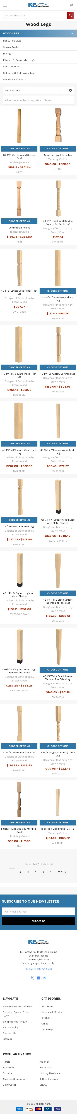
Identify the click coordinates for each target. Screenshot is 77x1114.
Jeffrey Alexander (49, 1079)
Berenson (45, 1067)
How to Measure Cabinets (17, 1006)
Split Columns (11, 66)
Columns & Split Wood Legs (19, 73)
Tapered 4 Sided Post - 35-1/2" (58, 828)
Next (61, 871)
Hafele (6, 1061)
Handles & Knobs (51, 1012)
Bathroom (47, 1006)
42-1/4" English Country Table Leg (58, 754)
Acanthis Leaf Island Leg (58, 155)
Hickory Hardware (50, 1073)
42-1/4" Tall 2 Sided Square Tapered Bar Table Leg (58, 601)
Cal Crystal (9, 1084)
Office (44, 1023)
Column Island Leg (19, 227)
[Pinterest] (45, 978)
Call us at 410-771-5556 (38, 969)
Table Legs (47, 1029)
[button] (70, 90)
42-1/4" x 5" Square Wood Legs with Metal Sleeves (19, 671)
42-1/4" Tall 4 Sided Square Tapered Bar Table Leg (58, 678)
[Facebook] (38, 978)
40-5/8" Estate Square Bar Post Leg (19, 292)
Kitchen (45, 1017)
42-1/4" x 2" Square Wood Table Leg (57, 452)
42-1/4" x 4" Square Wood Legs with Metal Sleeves (58, 521)
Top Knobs (9, 1067)
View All (44, 1084)
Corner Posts (11, 47)
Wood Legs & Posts (14, 79)
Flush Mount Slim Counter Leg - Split (19, 830)
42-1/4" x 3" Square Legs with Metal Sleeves (19, 595)
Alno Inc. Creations (14, 1079)
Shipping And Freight (15, 1021)
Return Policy (10, 1027)
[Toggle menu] (5, 5)
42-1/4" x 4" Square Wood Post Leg (58, 299)
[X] (32, 978)
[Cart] (72, 5)
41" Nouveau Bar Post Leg (19, 526)
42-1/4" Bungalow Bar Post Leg (57, 373)
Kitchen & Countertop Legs (19, 60)
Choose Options (19, 148)
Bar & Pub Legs (12, 40)
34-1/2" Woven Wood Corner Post (19, 157)
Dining (7, 53)
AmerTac (45, 1061)
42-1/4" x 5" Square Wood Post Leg (19, 375)
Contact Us (9, 1033)
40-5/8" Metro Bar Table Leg (19, 752)
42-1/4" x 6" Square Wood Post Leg (19, 452)
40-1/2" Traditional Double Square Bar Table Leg (58, 222)
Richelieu (8, 1073)
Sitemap (8, 1038)
